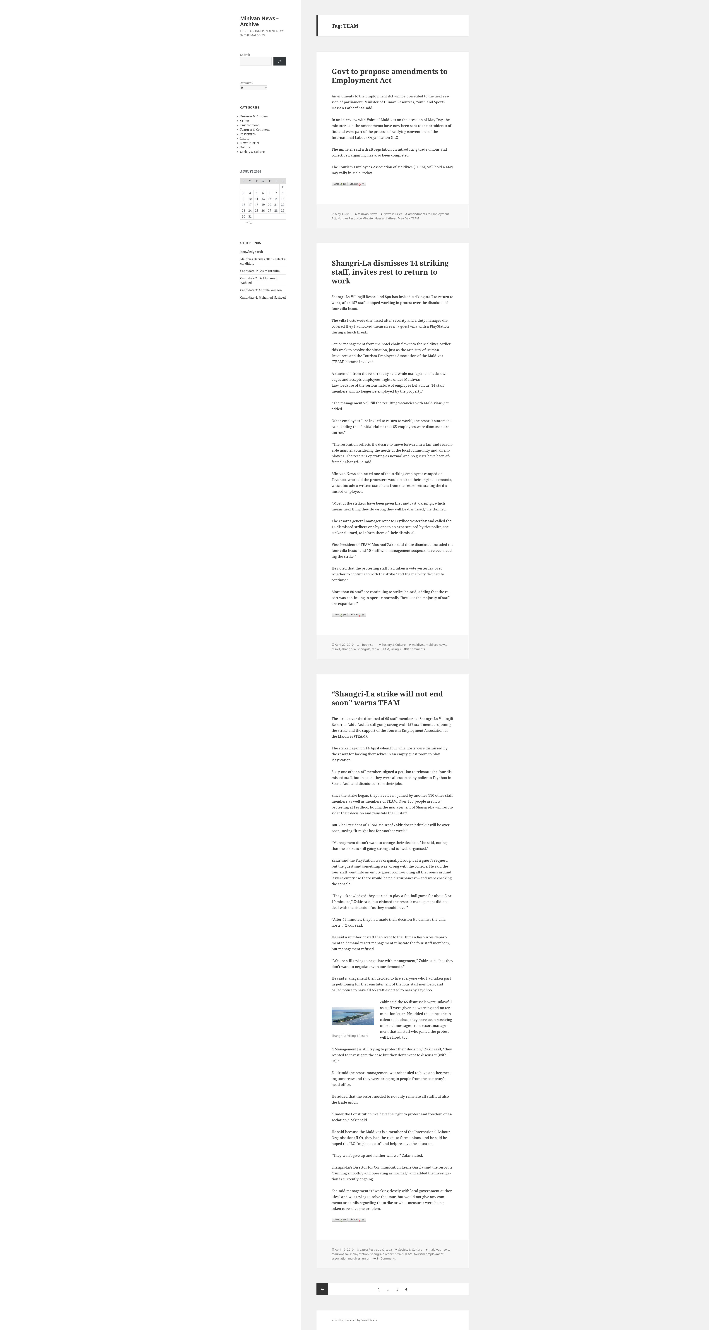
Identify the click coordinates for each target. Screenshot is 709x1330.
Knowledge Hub (251, 252)
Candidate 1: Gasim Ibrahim (260, 271)
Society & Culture (252, 152)
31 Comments (386, 1258)
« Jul (249, 222)
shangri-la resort (382, 1254)
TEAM (415, 218)
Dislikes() (357, 183)
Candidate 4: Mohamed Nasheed (263, 297)
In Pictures (248, 134)
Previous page (322, 1289)
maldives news (436, 645)
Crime (244, 121)
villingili (396, 649)
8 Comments (416, 649)
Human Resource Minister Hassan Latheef (367, 218)
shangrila (363, 649)
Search (245, 55)
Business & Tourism (254, 116)
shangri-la (349, 649)
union (366, 1258)
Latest (244, 138)
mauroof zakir (341, 1254)
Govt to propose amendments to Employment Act (390, 75)
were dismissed (370, 320)
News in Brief (249, 143)
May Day (404, 218)
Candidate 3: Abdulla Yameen (261, 290)
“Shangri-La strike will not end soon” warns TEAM (387, 698)
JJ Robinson (367, 645)
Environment (249, 125)
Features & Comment (255, 130)
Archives (246, 83)
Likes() (340, 183)
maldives (418, 645)
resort (336, 649)
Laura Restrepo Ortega (376, 1250)
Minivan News (367, 214)
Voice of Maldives (381, 119)
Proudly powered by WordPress (354, 1320)
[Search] (279, 61)
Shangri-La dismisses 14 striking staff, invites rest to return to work (390, 271)
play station (360, 1254)
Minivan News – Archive (259, 21)
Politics (245, 147)
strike (376, 649)
